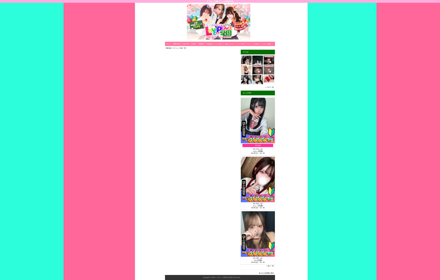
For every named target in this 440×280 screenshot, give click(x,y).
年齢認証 (169, 48)
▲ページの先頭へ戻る (266, 273)
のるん (255, 151)
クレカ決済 (218, 44)
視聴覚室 (201, 44)
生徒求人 (257, 44)
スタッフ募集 (267, 44)
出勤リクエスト (230, 44)
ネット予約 (240, 44)
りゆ (255, 260)
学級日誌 (209, 44)
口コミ (249, 44)
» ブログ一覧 (269, 87)
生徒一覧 (186, 44)
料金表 (193, 44)
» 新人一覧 (270, 266)
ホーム (168, 44)
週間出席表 (176, 44)
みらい (255, 206)
